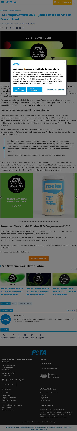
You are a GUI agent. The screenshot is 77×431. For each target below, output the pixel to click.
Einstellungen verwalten (55, 89)
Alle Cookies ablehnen (34, 89)
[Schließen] (64, 62)
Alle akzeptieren (19, 89)
